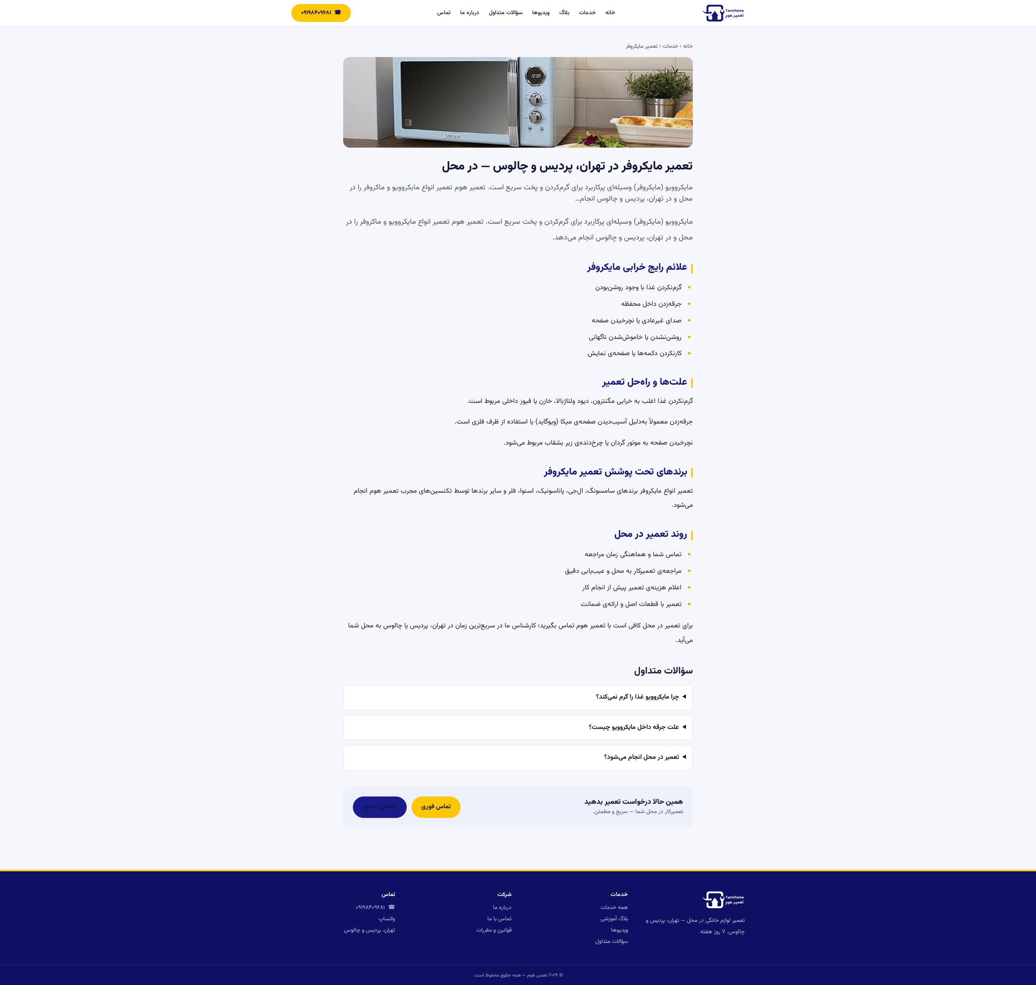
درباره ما (469, 13)
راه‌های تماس (380, 807)
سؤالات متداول (505, 13)
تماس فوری (436, 807)
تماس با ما (499, 919)
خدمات (587, 13)
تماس (443, 13)
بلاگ (564, 13)
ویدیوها (541, 13)
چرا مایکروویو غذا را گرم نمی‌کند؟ (637, 697)
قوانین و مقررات (494, 930)
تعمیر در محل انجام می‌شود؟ (641, 757)
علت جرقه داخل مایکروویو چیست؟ (634, 727)
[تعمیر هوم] (723, 13)
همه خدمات (614, 907)
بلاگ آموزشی (614, 919)
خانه (610, 13)
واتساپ (386, 919)
